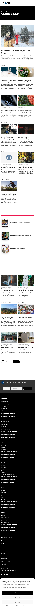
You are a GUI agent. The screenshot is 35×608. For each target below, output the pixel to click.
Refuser (17, 597)
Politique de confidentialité (22, 606)
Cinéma (3, 65)
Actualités (21, 94)
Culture (3, 94)
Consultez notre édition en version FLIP (21, 223)
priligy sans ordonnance (8, 416)
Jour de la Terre (5, 179)
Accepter (17, 593)
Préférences (17, 602)
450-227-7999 (5, 568)
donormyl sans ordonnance (9, 410)
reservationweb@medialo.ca (8, 570)
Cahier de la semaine (6, 302)
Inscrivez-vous (27, 388)
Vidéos (20, 65)
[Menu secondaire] (33, 2)
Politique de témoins (10, 606)
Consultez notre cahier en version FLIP (21, 236)
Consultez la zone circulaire (17, 248)
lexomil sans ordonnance (8, 413)
